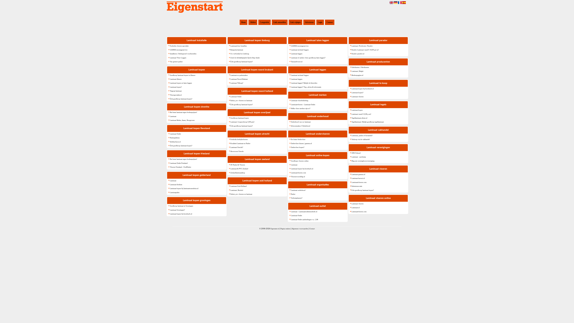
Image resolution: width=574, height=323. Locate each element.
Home (243, 22)
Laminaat (173, 116)
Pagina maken (285, 229)
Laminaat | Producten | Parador (362, 46)
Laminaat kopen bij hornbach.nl (181, 214)
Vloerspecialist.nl (176, 95)
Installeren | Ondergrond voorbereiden (183, 54)
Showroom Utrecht (237, 151)
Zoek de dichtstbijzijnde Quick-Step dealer (245, 58)
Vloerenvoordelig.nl (298, 177)
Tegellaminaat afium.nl (359, 118)
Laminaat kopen (357, 110)
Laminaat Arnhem (176, 184)
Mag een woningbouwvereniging (362, 161)
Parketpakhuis (175, 138)
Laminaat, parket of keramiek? (362, 135)
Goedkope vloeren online (300, 161)
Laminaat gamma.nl (358, 174)
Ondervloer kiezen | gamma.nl (301, 143)
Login (320, 22)
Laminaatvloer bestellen (238, 46)
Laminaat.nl (355, 207)
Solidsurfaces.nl (175, 142)
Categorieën (264, 22)
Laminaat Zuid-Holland (238, 186)
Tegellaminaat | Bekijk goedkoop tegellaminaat (367, 122)
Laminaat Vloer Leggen (178, 58)
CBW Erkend (356, 153)
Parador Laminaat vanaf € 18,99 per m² (365, 50)
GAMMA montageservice (178, 50)
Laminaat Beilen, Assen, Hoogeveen (182, 120)
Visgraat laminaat (176, 91)
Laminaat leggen (296, 54)
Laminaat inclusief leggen (300, 50)
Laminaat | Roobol (236, 190)
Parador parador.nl (357, 54)
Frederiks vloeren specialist (179, 46)
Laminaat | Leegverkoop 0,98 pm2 (242, 122)
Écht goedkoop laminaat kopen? (181, 99)
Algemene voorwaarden (300, 229)
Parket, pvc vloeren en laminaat (241, 100)
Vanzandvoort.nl (296, 62)
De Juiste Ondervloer (298, 139)
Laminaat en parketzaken (239, 75)
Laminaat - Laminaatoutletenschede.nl (304, 211)
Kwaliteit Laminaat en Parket (240, 143)
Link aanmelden (279, 22)
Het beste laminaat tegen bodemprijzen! (183, 112)
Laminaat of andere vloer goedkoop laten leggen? (308, 58)
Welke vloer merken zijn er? (300, 108)
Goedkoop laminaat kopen (239, 118)
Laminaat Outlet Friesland (179, 163)
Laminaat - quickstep (358, 157)
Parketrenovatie (356, 186)
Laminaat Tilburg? (236, 83)
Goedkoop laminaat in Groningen (181, 206)
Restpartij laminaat (236, 50)
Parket (293, 194)
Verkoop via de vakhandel (360, 139)
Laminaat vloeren (357, 96)
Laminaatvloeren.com (298, 173)
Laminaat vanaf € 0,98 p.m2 (361, 114)
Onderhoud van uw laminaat (301, 122)
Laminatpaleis (174, 192)
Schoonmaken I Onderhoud (300, 126)
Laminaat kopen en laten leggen (181, 83)
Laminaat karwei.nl (358, 178)
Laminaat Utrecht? (236, 147)
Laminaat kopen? (176, 87)
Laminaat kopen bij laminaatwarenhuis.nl (184, 188)
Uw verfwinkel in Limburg (239, 54)
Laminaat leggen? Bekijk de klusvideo (304, 83)
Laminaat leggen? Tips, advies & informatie (306, 87)
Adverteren (309, 22)
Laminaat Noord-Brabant (239, 79)
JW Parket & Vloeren (237, 165)
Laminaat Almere (176, 79)
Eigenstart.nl (275, 229)
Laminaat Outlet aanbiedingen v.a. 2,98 (304, 219)
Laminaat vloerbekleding (299, 100)
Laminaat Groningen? (177, 210)
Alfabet (253, 22)
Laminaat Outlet (175, 134)
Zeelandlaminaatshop (237, 173)
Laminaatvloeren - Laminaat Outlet (303, 104)
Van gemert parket (176, 62)
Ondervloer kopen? (297, 147)
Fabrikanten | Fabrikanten (360, 67)
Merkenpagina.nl (357, 75)
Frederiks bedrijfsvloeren (239, 139)
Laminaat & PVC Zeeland (239, 169)
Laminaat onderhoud (298, 190)
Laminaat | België (357, 71)
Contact (330, 22)
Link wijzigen (295, 22)
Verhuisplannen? (296, 198)
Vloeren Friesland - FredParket (180, 167)
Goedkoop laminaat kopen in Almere (182, 75)
